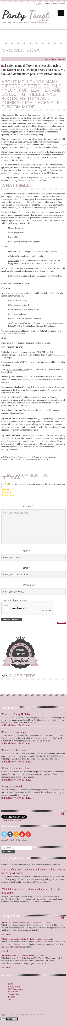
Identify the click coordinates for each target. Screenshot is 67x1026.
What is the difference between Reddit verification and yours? (26, 922)
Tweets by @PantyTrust (11, 820)
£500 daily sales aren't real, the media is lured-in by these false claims (32, 890)
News (47, 3)
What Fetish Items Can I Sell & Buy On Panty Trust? (22, 955)
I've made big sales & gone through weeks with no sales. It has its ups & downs (33, 871)
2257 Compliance (15, 989)
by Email (13, 840)
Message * (28, 506)
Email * (26, 567)
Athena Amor (20, 750)
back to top (61, 622)
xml (9, 999)
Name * (26, 550)
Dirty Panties (49, 960)
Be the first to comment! (55, 59)
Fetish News (11, 725)
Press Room (13, 991)
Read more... (25, 725)
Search (9, 852)
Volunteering (13, 994)
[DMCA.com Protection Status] (9, 1018)
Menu (61, 13)
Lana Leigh (19, 732)
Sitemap (11, 996)
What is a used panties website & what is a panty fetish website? (27, 938)
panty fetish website (13, 946)
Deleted (17, 786)
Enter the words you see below (14, 600)
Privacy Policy (14, 986)
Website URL (29, 585)
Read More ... (7, 934)
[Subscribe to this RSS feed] (63, 812)
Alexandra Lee (21, 768)
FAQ (39, 3)
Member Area (59, 3)
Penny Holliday (21, 714)
